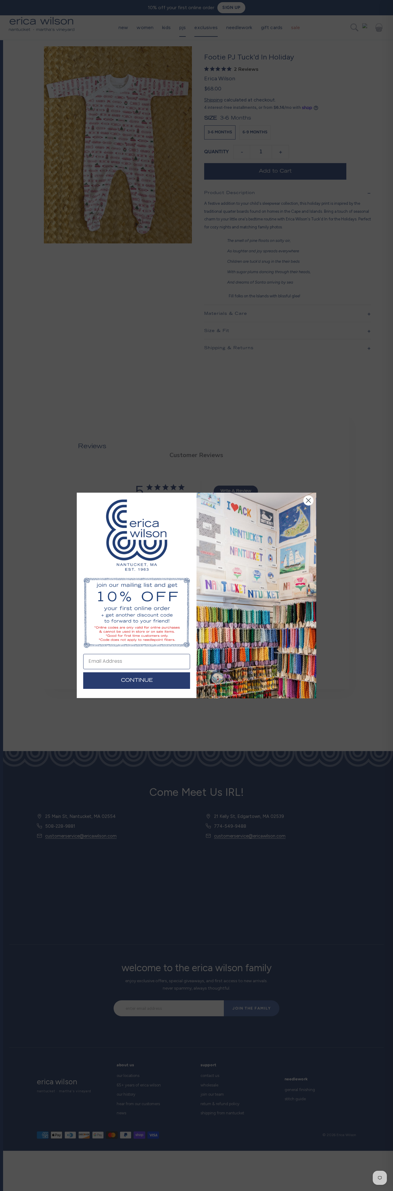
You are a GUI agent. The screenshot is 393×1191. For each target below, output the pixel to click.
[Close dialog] (308, 500)
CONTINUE (137, 680)
